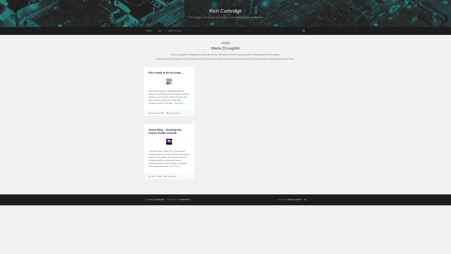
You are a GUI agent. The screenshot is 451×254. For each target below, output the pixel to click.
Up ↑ (306, 200)
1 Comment (171, 176)
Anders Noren (294, 200)
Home (149, 31)
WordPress (185, 200)
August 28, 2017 (157, 113)
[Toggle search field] (304, 31)
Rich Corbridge (225, 11)
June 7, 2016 (156, 176)
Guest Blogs (174, 31)
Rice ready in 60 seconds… (166, 72)
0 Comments (175, 113)
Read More (179, 103)
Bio (159, 31)
